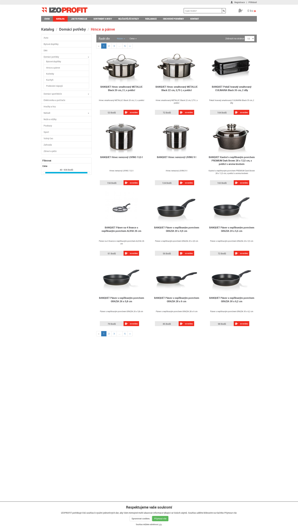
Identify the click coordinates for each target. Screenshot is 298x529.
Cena (132, 38)
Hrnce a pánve (53, 67)
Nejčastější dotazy (128, 18)
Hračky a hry (50, 106)
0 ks (250, 10)
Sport (46, 132)
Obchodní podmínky (173, 18)
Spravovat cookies (141, 518)
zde (160, 524)
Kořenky (50, 73)
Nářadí (47, 112)
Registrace (239, 2)
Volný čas (48, 138)
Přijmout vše (160, 518)
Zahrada (48, 144)
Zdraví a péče (50, 151)
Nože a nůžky (50, 119)
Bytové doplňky (51, 44)
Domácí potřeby (72, 29)
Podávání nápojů (54, 85)
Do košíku (134, 112)
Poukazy (48, 125)
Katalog (60, 18)
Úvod (47, 18)
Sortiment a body (102, 18)
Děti (45, 50)
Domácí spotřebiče (53, 93)
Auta (46, 37)
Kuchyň (49, 79)
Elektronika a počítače (54, 100)
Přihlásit (252, 2)
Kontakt (194, 18)
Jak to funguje (79, 18)
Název (120, 38)
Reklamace (151, 18)
